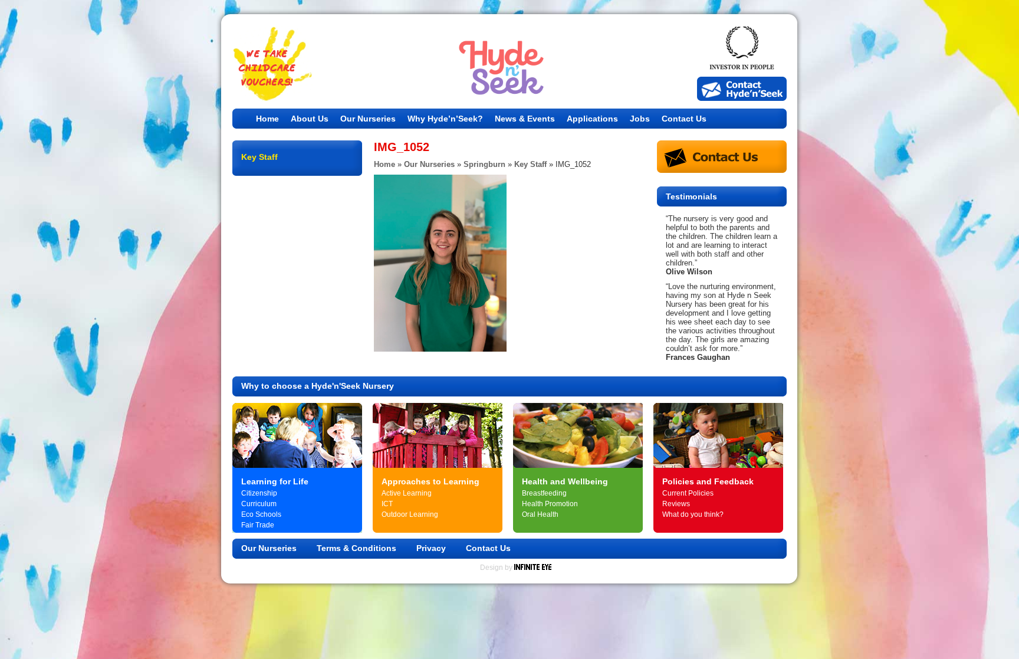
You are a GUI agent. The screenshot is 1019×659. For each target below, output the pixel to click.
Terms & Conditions (356, 548)
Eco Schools (261, 514)
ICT (387, 504)
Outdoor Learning (410, 514)
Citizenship (259, 493)
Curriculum (259, 504)
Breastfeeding (544, 493)
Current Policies (688, 493)
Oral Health (540, 514)
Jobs (640, 118)
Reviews (676, 504)
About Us (309, 118)
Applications (592, 118)
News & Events (525, 118)
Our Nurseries (368, 118)
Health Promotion (550, 504)
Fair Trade (257, 525)
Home (267, 118)
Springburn (484, 164)
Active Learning (407, 493)
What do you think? (693, 514)
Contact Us (684, 118)
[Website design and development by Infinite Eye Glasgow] (532, 567)
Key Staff (530, 164)
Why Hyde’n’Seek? (445, 118)
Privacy (431, 548)
